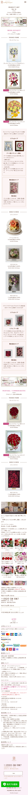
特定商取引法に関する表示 (14, 790)
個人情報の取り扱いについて (14, 787)
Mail (11, 609)
